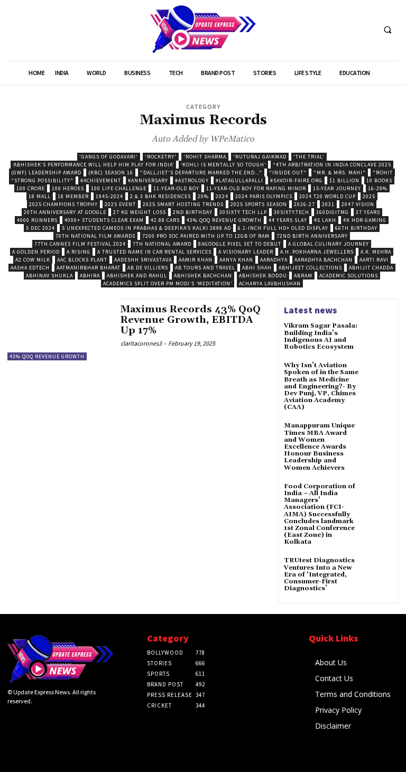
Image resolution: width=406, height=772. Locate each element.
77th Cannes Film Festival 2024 (80, 243)
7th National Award (162, 243)
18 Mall (40, 196)
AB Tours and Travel (205, 267)
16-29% (377, 188)
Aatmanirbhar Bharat (89, 267)
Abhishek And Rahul (137, 275)
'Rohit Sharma (204, 156)
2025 (369, 196)
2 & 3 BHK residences (160, 196)
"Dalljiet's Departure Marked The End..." (201, 172)
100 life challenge (118, 188)
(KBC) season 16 (110, 172)
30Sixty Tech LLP (243, 212)
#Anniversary (148, 180)
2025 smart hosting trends (183, 204)
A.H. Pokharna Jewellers (317, 251)
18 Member (73, 196)
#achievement (100, 180)
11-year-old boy (176, 188)
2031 (328, 204)
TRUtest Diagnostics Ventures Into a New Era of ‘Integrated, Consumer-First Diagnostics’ (319, 574)
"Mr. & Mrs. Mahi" (339, 172)
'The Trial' (309, 156)
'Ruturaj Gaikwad (260, 156)
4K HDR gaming (364, 220)
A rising (78, 251)
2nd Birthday (193, 212)
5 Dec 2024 (40, 228)
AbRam (303, 275)
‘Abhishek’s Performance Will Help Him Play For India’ (93, 164)
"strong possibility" (42, 180)
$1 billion (344, 180)
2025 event (120, 204)
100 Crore (30, 188)
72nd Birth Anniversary (312, 235)
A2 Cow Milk (32, 259)
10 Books (379, 180)
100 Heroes (68, 188)
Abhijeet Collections (310, 267)
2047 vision (358, 204)
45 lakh (325, 220)
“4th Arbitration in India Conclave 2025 (332, 164)
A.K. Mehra (376, 251)
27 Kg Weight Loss (139, 212)
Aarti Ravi (374, 259)
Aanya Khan (236, 259)
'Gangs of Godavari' (108, 156)
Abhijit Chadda (371, 267)
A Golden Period (36, 251)
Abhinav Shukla (49, 275)
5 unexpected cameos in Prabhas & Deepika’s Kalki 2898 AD (146, 228)
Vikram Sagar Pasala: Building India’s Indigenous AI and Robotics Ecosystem (320, 336)
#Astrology (192, 180)
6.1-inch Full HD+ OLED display (283, 228)
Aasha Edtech (30, 267)
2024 (222, 196)
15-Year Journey (337, 188)
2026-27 (304, 204)
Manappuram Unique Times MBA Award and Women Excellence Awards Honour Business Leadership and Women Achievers (319, 446)
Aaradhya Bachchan (323, 259)
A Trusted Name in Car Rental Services (154, 251)
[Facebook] (13, 720)
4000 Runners (37, 220)
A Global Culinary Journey (328, 243)
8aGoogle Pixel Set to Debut (239, 243)
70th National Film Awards (95, 235)
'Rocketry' (161, 156)
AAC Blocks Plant (82, 259)
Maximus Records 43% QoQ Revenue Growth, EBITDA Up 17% (191, 320)
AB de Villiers (147, 267)
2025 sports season (258, 204)
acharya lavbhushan (270, 283)
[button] (387, 29)
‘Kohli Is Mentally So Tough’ (223, 164)
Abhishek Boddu (263, 275)
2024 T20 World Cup (327, 196)
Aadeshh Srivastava (143, 259)
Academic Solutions (348, 275)
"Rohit (383, 172)
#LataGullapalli (239, 180)
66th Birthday (356, 228)
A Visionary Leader (245, 251)
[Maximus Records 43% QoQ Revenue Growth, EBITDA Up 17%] (58, 329)
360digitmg (332, 212)
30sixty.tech (291, 212)
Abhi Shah (257, 267)
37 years (368, 212)
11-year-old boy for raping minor (256, 188)
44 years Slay (288, 220)
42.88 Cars (165, 220)
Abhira (90, 275)
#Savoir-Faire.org (296, 180)
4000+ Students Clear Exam (104, 220)
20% (203, 196)
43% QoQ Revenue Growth (224, 220)
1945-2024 (109, 196)
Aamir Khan (196, 259)
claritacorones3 (141, 343)
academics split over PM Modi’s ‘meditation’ (167, 283)
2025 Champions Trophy (63, 204)
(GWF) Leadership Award (46, 172)
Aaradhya (274, 259)
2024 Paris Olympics (263, 196)
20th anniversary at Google (65, 212)
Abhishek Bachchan (203, 275)
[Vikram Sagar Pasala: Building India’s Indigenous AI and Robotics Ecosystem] (378, 336)
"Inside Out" (288, 172)
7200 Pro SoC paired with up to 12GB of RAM (206, 235)
